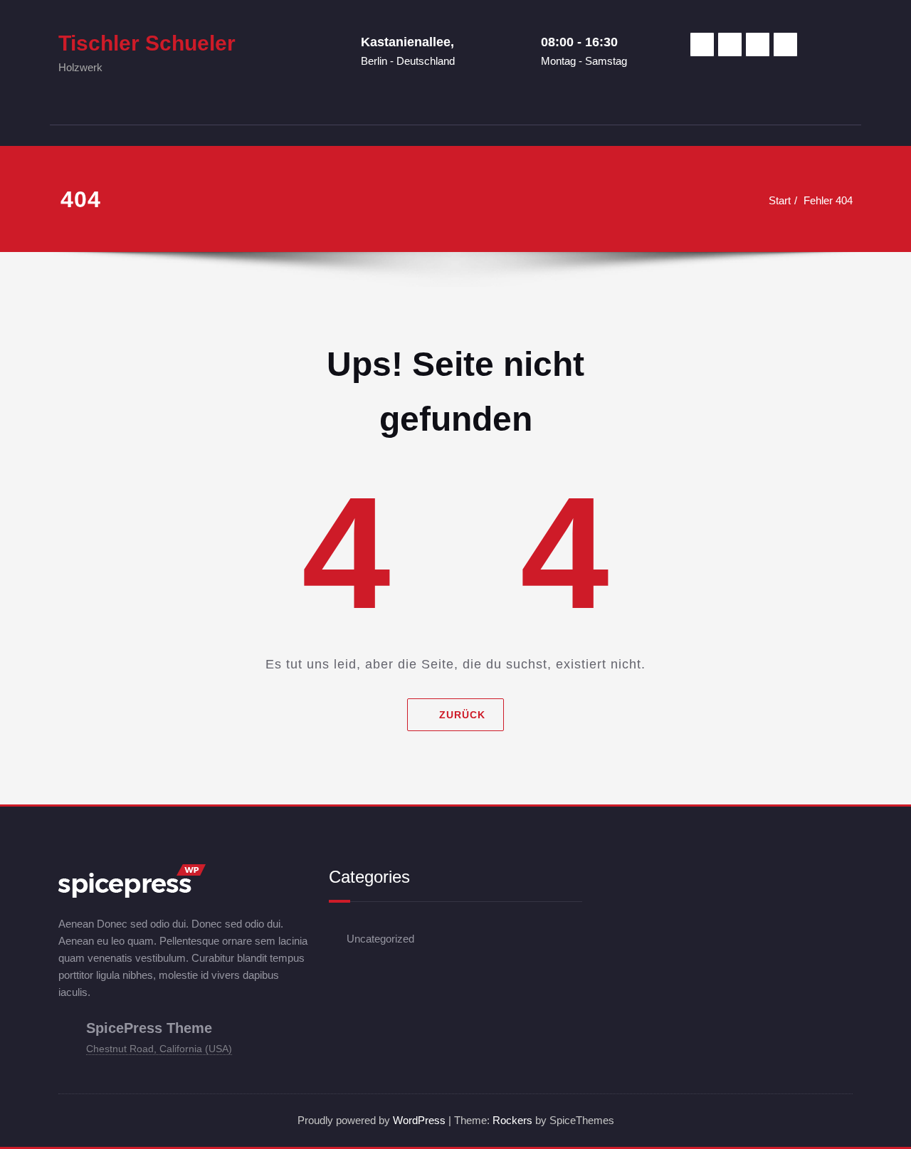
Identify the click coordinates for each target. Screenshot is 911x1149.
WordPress (419, 1120)
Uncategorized (380, 939)
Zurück (462, 714)
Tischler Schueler (147, 43)
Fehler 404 (828, 200)
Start (780, 200)
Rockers (512, 1120)
